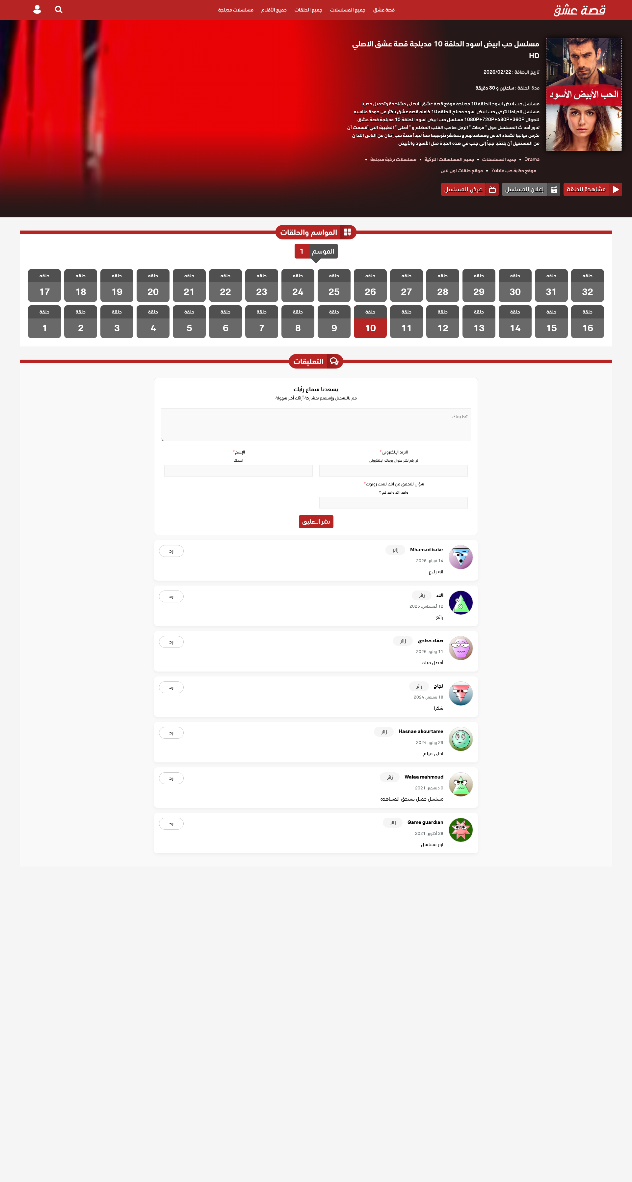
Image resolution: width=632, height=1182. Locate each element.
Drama (532, 159)
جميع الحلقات (308, 9)
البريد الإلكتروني (393, 452)
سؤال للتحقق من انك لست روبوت (393, 484)
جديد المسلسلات (499, 159)
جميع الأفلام (274, 9)
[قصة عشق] (580, 10)
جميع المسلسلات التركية (449, 159)
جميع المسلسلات (347, 9)
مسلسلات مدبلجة (235, 9)
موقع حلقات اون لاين (462, 171)
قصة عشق (384, 9)
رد (171, 551)
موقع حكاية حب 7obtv (513, 171)
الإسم (238, 452)
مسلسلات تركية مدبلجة (393, 159)
